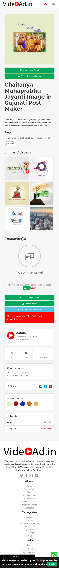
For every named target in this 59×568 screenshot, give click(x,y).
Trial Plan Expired (29, 505)
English (29, 553)
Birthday (29, 520)
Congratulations (29, 529)
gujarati (10, 144)
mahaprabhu (26, 138)
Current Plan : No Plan (30, 309)
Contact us (29, 508)
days (50, 138)
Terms (29, 486)
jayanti (40, 138)
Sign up (27, 288)
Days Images (46, 428)
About (29, 492)
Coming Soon (29, 526)
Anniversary (29, 517)
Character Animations (29, 523)
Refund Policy (29, 498)
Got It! (52, 564)
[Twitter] (45, 386)
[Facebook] (40, 386)
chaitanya (11, 138)
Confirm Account (29, 501)
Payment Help (29, 495)
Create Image (30, 303)
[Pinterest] (50, 386)
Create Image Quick (30, 70)
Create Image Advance (30, 76)
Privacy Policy (29, 489)
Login (33, 288)
